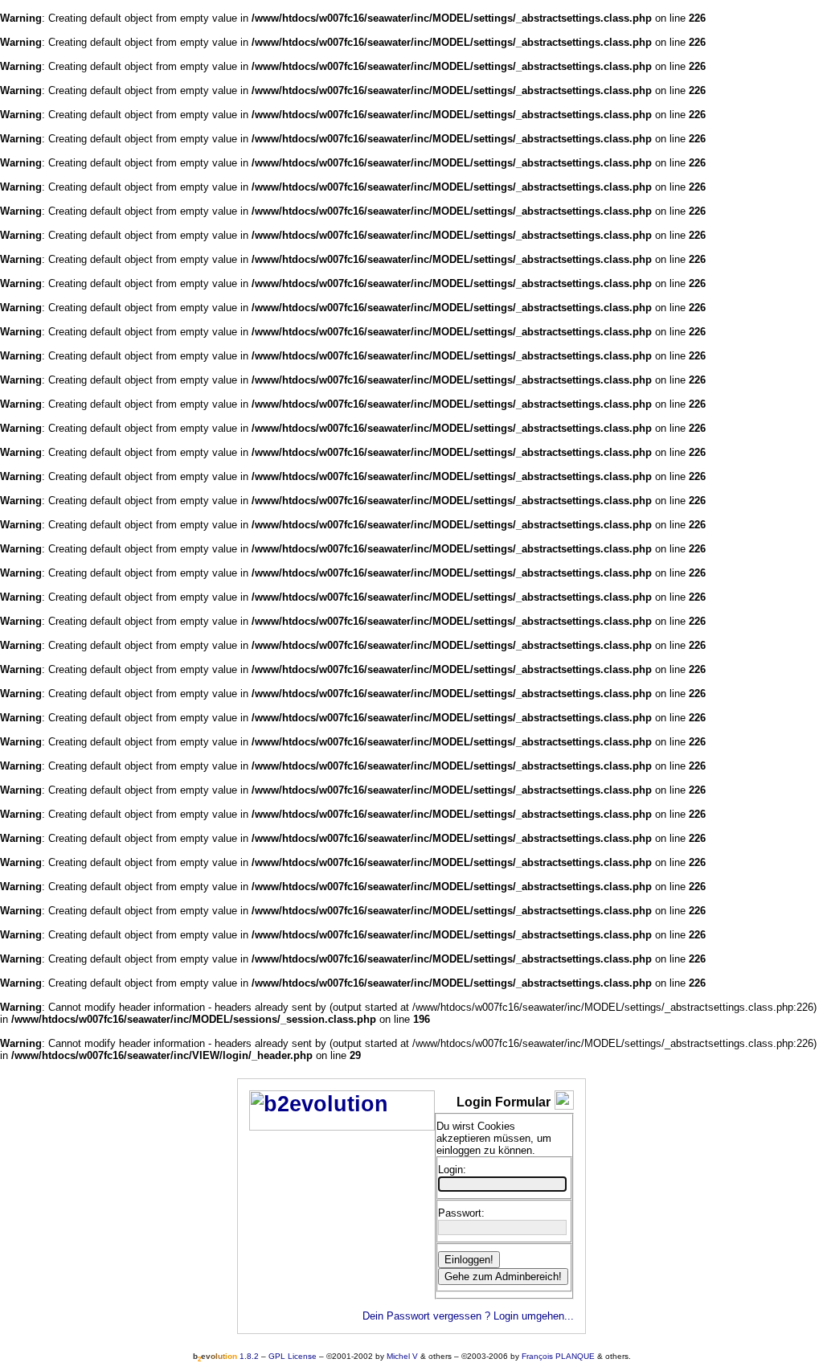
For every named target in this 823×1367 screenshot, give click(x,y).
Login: (452, 1170)
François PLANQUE (558, 1356)
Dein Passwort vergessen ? (426, 1316)
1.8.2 (226, 1356)
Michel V (402, 1356)
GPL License (292, 1356)
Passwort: (461, 1213)
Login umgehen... (533, 1316)
